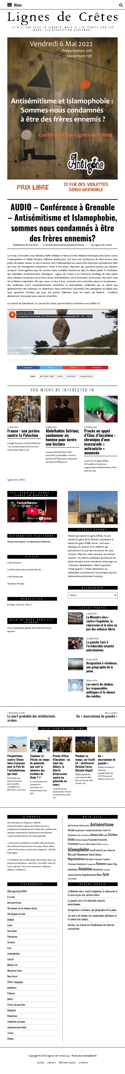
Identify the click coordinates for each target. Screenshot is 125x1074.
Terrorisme (72, 878)
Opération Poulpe (15, 583)
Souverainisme (74, 875)
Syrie (106, 874)
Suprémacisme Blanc (92, 875)
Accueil (41, 1062)
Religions (11, 1010)
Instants (11, 942)
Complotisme (80, 830)
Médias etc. (12, 965)
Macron (111, 850)
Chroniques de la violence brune (22, 908)
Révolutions (98, 869)
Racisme (101, 863)
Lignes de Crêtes (103, 244)
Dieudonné (72, 835)
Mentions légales (67, 1062)
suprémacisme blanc (17, 1027)
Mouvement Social (86, 854)
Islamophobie (86, 376)
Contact (52, 1062)
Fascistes (102, 839)
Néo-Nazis (89, 859)
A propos (83, 1062)
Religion (109, 864)
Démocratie (96, 834)
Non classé (12, 976)
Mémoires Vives (14, 970)
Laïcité (99, 850)
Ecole (105, 835)
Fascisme (93, 839)
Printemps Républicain (77, 864)
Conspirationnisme (93, 830)
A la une (11, 897)
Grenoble (71, 376)
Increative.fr (90, 1055)
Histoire (99, 844)
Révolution (85, 868)
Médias (98, 854)
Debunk (10, 919)
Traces (10, 1033)
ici (98, 303)
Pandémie (106, 859)
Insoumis (106, 844)
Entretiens (12, 931)
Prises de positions (16, 1004)
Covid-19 (106, 830)
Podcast (80, 244)
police (10, 999)
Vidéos (10, 1038)
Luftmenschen (14, 562)
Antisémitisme (52, 244)
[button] (115, 595)
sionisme (107, 869)
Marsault (72, 854)
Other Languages (15, 982)
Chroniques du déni (16, 914)
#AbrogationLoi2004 (17, 891)
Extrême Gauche (81, 839)
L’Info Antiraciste (15, 576)
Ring (115, 864)
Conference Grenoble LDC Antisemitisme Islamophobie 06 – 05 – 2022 (46, 360)
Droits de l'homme (83, 835)
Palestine (98, 859)
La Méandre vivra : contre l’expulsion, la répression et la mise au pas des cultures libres (92, 893)
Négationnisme (76, 858)
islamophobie (68, 244)
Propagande (90, 864)
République (73, 869)
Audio (60, 376)
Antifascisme (73, 825)
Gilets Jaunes (90, 843)
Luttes (105, 850)
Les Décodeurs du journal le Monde (24, 569)
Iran (9, 948)
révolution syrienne (16, 1021)
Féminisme (73, 844)
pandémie (11, 987)
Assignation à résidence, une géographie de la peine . (92, 910)
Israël (92, 850)
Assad (71, 830)
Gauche (82, 844)
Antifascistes (84, 825)
